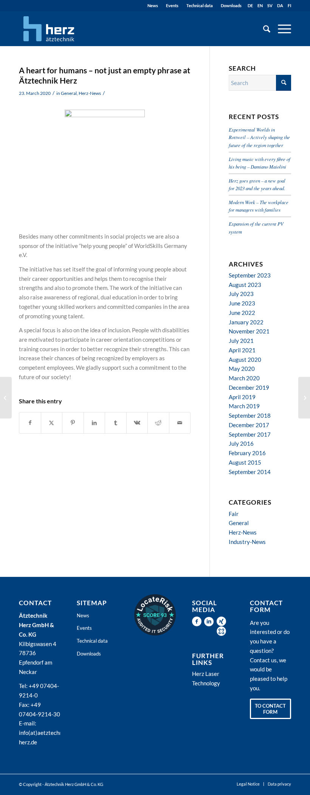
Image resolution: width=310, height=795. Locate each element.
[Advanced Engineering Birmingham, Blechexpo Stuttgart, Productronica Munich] (6, 397)
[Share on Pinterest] (73, 422)
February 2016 (247, 452)
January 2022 (246, 322)
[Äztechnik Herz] (49, 29)
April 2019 (242, 397)
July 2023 (241, 293)
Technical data (199, 5)
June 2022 (242, 312)
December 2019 (249, 387)
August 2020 (245, 359)
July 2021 (241, 340)
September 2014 (250, 471)
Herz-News (90, 93)
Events (172, 5)
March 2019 (244, 406)
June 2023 (242, 303)
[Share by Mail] (180, 422)
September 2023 (250, 275)
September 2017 (250, 434)
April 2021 (242, 350)
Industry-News (247, 541)
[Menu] (280, 29)
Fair (234, 513)
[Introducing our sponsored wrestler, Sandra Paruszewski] (304, 397)
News (152, 5)
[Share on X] (51, 422)
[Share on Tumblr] (115, 422)
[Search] (263, 29)
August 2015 (245, 462)
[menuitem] (153, 6)
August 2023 (245, 284)
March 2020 (244, 378)
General (69, 93)
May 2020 (242, 368)
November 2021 (249, 331)
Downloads (231, 5)
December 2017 (249, 425)
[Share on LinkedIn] (94, 422)
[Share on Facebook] (30, 422)
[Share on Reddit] (158, 422)
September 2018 (250, 415)
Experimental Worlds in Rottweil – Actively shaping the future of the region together (259, 137)
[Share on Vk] (137, 422)
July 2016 (241, 443)
